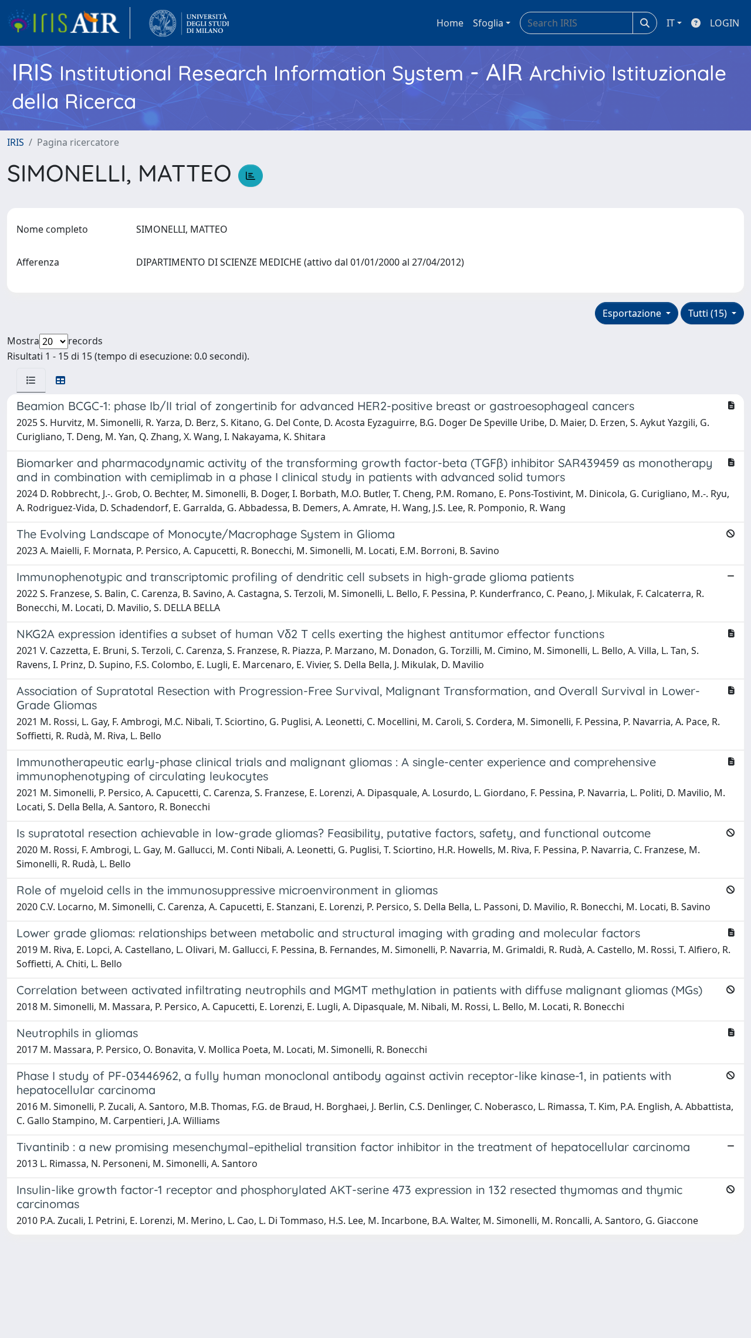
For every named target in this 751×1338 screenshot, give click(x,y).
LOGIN (724, 22)
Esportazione (633, 313)
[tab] (31, 380)
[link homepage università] (189, 23)
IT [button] (671, 22)
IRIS (15, 142)
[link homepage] (68, 23)
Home (450, 22)
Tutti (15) (708, 313)
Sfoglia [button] (488, 22)
